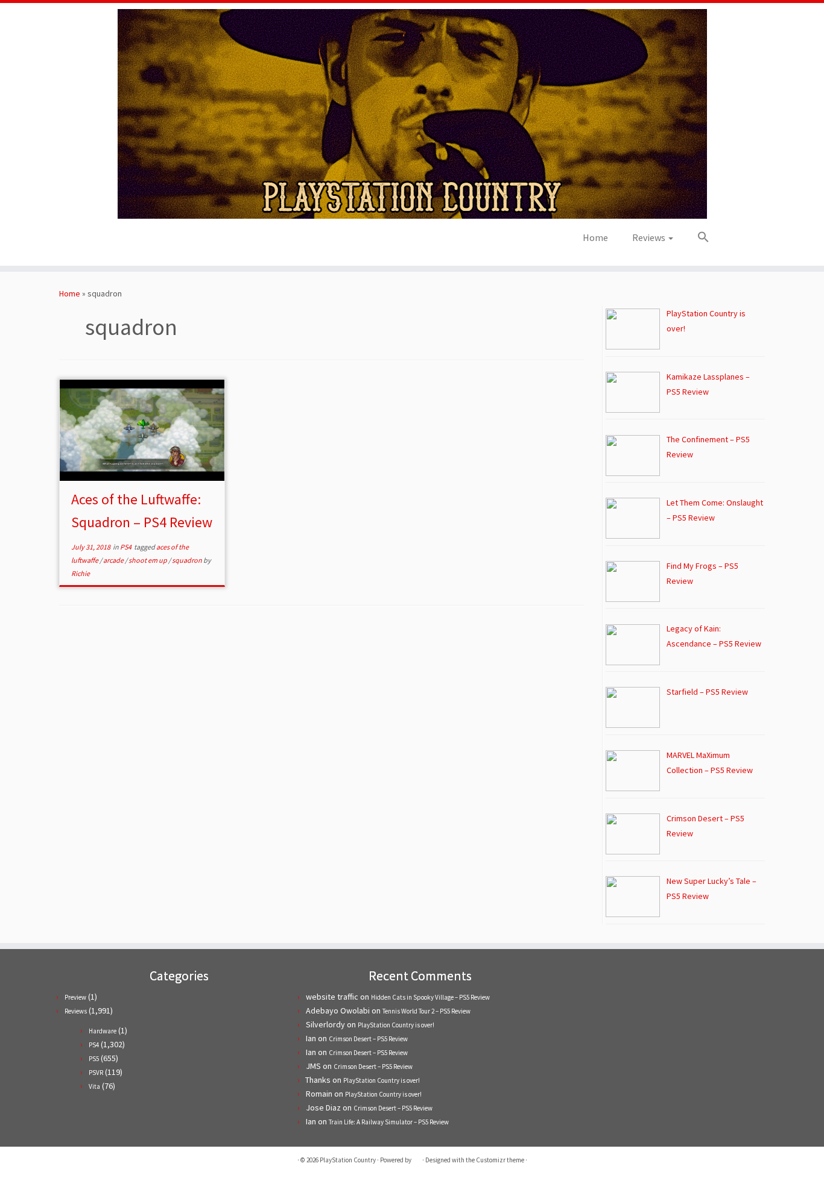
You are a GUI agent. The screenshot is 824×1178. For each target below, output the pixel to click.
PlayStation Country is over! (396, 1025)
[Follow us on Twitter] (126, 241)
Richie (80, 573)
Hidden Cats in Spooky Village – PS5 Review (430, 997)
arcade (114, 560)
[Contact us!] (191, 241)
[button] (697, 237)
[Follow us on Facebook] (142, 241)
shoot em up (148, 560)
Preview (75, 997)
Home (595, 237)
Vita (94, 1086)
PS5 (94, 1058)
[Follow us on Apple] (174, 241)
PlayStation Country (348, 1160)
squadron (187, 560)
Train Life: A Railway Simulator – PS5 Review (389, 1122)
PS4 (126, 546)
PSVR (96, 1072)
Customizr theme (500, 1160)
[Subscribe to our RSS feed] (158, 241)
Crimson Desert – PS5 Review (368, 1039)
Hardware (102, 1031)
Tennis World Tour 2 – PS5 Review (426, 1011)
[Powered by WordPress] (417, 1157)
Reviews (649, 237)
